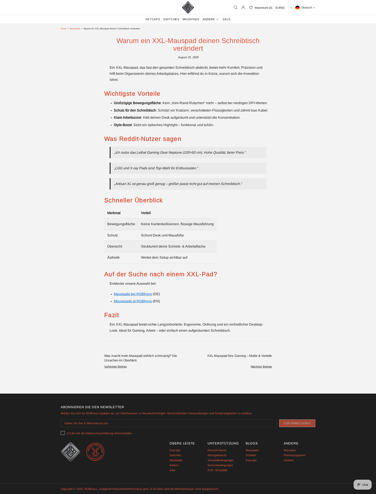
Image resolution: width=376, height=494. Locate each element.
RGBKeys (188, 7)
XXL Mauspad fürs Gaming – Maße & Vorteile (239, 356)
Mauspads (75, 28)
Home (64, 28)
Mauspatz (290, 450)
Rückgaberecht (217, 455)
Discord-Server (217, 450)
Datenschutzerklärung (99, 433)
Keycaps (175, 450)
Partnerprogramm (295, 455)
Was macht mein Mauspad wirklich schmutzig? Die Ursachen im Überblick (140, 358)
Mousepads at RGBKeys (133, 301)
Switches (175, 455)
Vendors (289, 460)
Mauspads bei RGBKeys (133, 294)
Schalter (251, 455)
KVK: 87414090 (217, 470)
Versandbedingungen (221, 460)
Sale (172, 470)
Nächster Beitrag (261, 366)
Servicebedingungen (220, 465)
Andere (174, 465)
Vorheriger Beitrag (115, 366)
